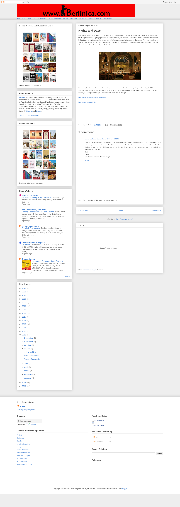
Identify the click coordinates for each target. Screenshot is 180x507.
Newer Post (83, 211)
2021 (24, 303)
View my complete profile (26, 410)
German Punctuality (32, 359)
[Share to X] (116, 125)
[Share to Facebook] (118, 125)
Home (120, 211)
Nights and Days (30, 352)
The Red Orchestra (23, 453)
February (28, 374)
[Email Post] (106, 125)
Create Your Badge (98, 425)
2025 (24, 292)
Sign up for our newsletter (29, 115)
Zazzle (38, 111)
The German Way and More (34, 210)
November (28, 342)
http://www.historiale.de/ (87, 102)
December (28, 338)
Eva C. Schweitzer (98, 420)
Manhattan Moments (24, 464)
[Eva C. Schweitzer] (93, 423)
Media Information (23, 444)
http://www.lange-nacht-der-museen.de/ (92, 97)
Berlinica (22, 98)
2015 (24, 324)
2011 (24, 382)
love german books (30, 226)
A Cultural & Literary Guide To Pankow (37, 198)
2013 (24, 331)
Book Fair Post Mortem (31, 228)
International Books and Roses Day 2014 (48, 261)
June (26, 364)
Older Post (156, 211)
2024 (24, 295)
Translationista (28, 259)
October (27, 345)
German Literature (31, 355)
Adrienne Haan (22, 458)
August (27, 349)
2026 (24, 288)
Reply (87, 160)
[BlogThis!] (113, 125)
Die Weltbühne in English (33, 243)
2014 (24, 328)
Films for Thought (23, 455)
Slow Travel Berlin (30, 195)
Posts (97, 437)
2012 (24, 335)
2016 (24, 320)
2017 (24, 317)
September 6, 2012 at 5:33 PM (108, 139)
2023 (24, 299)
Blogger (124, 489)
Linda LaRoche (90, 139)
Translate (34, 424)
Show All (67, 276)
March (27, 371)
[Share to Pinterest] (121, 125)
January (27, 378)
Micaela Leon (22, 461)
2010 (24, 386)
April (26, 367)
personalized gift (90, 270)
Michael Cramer (22, 450)
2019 (24, 310)
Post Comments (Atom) (124, 219)
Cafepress (29, 111)
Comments (99, 442)
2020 (24, 306)
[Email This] (111, 125)
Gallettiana (26, 245)
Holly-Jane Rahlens (24, 447)
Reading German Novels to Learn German (38, 212)
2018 (24, 313)
